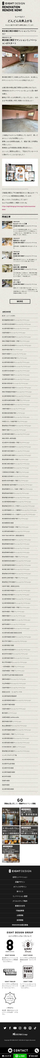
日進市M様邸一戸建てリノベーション (13, 671)
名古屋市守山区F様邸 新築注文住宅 (12, 675)
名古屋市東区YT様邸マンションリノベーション (16, 620)
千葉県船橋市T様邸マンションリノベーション (16, 375)
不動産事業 (20, 911)
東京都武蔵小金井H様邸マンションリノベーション (17, 485)
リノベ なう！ (20, 17)
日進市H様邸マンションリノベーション (14, 709)
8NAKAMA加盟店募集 (20, 925)
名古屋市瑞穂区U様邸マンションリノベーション (16, 637)
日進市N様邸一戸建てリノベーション (13, 734)
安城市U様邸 (6, 780)
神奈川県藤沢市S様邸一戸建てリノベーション (16, 341)
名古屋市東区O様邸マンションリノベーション (16, 434)
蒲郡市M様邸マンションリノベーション (14, 679)
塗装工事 (16, 254)
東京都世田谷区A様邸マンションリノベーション (16, 561)
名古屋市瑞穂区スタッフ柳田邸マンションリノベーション (19, 510)
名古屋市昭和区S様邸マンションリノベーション (16, 700)
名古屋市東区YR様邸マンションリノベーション (16, 590)
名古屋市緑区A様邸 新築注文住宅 (12, 633)
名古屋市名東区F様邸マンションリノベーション (16, 337)
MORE (20, 301)
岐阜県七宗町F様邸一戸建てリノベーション (15, 578)
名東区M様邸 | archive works (10, 717)
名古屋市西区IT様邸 (8, 645)
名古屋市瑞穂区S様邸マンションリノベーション (16, 730)
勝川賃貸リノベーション (9, 713)
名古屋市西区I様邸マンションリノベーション (15, 738)
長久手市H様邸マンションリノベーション (14, 662)
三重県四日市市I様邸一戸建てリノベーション (15, 472)
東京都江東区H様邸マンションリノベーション (16, 464)
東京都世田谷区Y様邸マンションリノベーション (16, 540)
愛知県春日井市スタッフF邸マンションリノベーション (18, 506)
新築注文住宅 (20, 906)
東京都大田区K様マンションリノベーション (15, 383)
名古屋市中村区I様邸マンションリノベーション (16, 649)
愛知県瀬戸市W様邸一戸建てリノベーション (15, 527)
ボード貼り (17, 282)
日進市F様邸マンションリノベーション (13, 687)
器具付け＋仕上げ (19, 240)
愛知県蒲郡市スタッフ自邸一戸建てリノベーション (17, 489)
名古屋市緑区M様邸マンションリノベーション (16, 531)
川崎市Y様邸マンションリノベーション (13, 409)
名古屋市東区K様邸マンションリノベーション (16, 628)
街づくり (20, 891)
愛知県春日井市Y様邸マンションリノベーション (16, 573)
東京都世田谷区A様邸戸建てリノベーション (15, 518)
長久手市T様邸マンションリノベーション (14, 641)
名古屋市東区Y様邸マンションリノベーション (15, 658)
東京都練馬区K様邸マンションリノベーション (16, 320)
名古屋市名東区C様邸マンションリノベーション (16, 455)
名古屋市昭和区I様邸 (8, 759)
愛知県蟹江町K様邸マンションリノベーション (16, 497)
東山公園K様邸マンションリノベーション (14, 726)
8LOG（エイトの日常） (9, 316)
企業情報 (20, 915)
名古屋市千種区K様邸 (8, 704)
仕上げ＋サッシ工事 (20, 224)
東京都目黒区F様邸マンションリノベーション (15, 548)
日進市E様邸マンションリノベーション (13, 332)
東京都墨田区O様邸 (8, 523)
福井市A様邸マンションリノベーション (14, 624)
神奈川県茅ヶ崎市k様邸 (9, 438)
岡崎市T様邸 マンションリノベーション (14, 430)
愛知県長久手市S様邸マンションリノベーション (16, 425)
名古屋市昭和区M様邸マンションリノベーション (16, 501)
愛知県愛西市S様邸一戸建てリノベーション (15, 556)
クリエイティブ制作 (20, 901)
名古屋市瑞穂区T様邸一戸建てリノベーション (16, 607)
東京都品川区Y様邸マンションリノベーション (15, 594)
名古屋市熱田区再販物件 (9, 696)
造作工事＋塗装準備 (20, 267)
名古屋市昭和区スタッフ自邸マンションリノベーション (18, 514)
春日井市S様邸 (6, 776)
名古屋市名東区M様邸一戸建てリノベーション (16, 400)
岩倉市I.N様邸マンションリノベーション (14, 354)
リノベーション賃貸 (20, 896)
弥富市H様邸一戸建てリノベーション (13, 611)
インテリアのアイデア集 (9, 755)
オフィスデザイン (20, 887)
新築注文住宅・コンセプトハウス (12, 692)
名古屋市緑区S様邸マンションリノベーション (16, 742)
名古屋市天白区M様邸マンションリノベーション (16, 345)
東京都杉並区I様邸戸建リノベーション (13, 413)
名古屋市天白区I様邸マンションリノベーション (16, 366)
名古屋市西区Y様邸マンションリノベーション (15, 328)
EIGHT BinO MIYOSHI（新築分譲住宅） (13, 535)
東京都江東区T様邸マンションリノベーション (16, 569)
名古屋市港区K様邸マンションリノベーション (16, 362)
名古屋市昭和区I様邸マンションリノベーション (16, 603)
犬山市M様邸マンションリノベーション (14, 683)
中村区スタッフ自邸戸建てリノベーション (14, 421)
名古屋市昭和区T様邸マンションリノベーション (16, 599)
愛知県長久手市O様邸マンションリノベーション (16, 582)
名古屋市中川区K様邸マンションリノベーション (16, 447)
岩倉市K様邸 (6, 785)
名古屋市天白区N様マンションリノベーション (16, 371)
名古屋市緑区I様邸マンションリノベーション (15, 468)
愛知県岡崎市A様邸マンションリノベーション (16, 552)
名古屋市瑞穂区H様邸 (8, 772)
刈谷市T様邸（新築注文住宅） (11, 586)
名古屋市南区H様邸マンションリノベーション (16, 404)
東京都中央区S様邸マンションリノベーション (16, 451)
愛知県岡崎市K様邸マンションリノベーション (16, 544)
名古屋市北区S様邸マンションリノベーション (16, 379)
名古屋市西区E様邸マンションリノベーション (15, 417)
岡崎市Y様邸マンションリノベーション (13, 616)
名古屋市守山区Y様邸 (8, 763)
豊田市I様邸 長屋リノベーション (11, 721)
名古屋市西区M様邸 (8, 789)
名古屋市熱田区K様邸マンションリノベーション (16, 565)
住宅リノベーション (20, 877)
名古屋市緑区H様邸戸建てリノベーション (14, 358)
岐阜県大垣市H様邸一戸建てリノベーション (15, 480)
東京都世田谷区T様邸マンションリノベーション (16, 387)
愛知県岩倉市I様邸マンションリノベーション (15, 493)
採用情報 (20, 920)
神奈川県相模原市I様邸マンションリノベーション (17, 392)
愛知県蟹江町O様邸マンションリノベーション (16, 751)
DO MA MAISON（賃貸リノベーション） (14, 747)
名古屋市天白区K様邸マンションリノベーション (16, 324)
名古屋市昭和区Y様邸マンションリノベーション (16, 396)
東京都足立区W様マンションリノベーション (15, 476)
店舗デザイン (20, 882)
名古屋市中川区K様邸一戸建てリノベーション (16, 442)
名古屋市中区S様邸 (8, 768)
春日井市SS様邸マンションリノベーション (15, 654)
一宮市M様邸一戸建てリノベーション (13, 666)
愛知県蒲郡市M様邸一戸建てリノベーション (15, 459)
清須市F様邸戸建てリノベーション (12, 349)
